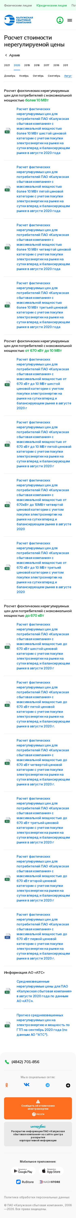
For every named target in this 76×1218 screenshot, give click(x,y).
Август (68, 75)
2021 (7, 65)
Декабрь (9, 75)
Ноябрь (24, 75)
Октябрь (38, 75)
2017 (46, 65)
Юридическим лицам (51, 5)
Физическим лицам (18, 5)
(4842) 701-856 (25, 1061)
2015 (66, 65)
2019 (27, 65)
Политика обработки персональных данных (37, 1197)
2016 (56, 65)
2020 (17, 65)
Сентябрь (54, 75)
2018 (37, 65)
